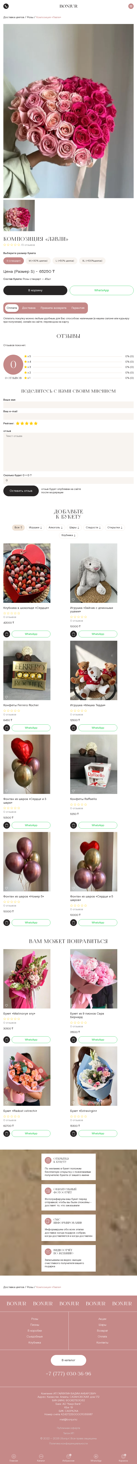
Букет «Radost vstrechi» (20, 1111)
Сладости (92, 527)
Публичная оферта (68, 1428)
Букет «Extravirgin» (83, 1111)
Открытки (113, 527)
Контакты (102, 1343)
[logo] (68, 6)
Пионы (34, 1325)
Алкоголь (54, 527)
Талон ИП (68, 1433)
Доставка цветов (13, 17)
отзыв (7, 431)
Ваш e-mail (10, 411)
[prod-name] (26, 573)
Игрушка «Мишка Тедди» (87, 705)
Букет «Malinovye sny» (19, 1014)
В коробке (35, 1331)
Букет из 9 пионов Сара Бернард (87, 1015)
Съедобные (35, 1337)
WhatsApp (101, 290)
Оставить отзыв (21, 491)
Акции (102, 1319)
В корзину (35, 290)
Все (17, 527)
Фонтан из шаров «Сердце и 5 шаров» (91, 898)
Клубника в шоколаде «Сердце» (26, 608)
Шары (73, 527)
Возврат (102, 1331)
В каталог (68, 1360)
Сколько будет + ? (17, 475)
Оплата (102, 1337)
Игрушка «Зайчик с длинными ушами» (91, 610)
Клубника (67, 535)
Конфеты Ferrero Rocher (21, 705)
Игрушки (34, 527)
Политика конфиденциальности (68, 1443)
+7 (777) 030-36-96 (6, 6)
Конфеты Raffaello (83, 799)
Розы (30, 17)
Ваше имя (9, 400)
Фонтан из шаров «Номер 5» (23, 896)
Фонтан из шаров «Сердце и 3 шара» (24, 801)
